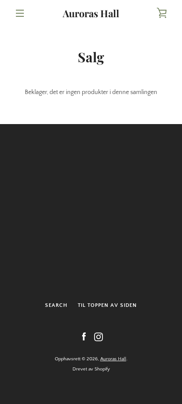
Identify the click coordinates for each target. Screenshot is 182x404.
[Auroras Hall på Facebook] (84, 336)
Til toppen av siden (107, 305)
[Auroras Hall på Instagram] (98, 336)
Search (56, 305)
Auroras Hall (91, 13)
